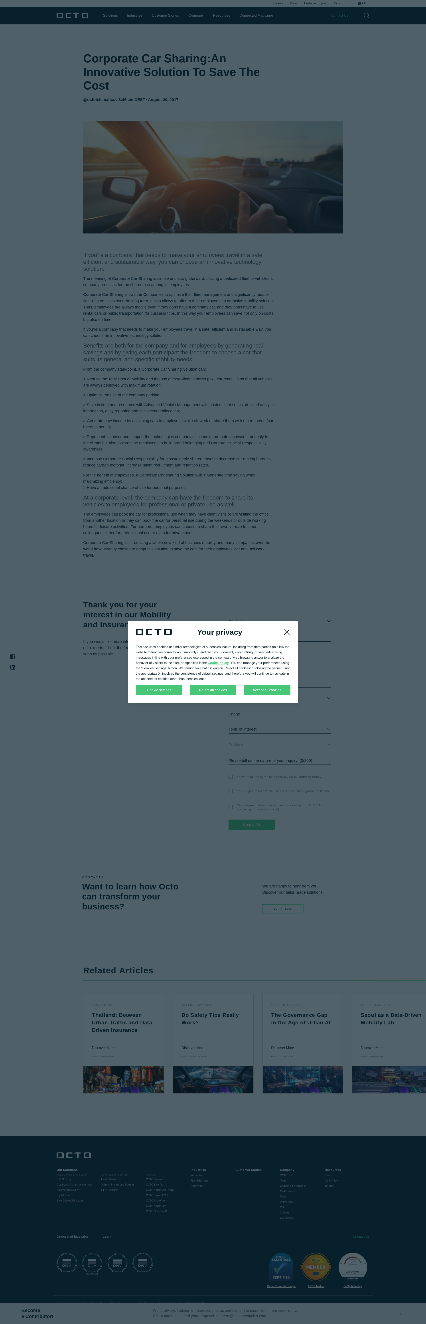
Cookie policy (218, 663)
